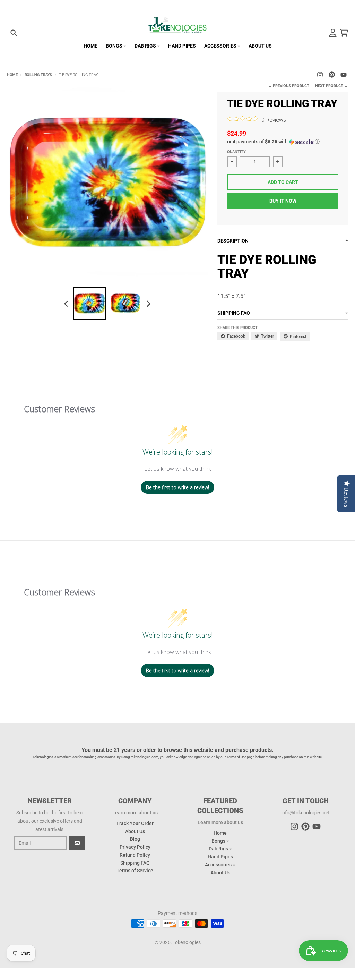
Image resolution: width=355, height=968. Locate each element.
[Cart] (344, 33)
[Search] (14, 33)
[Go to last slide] (66, 304)
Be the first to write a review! (177, 487)
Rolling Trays (38, 75)
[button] (282, 141)
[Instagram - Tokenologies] (319, 74)
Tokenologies (187, 942)
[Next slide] (148, 304)
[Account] (333, 33)
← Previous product (288, 86)
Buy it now (282, 201)
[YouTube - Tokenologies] (343, 74)
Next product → (331, 86)
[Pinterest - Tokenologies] (331, 74)
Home (12, 75)
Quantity (236, 152)
